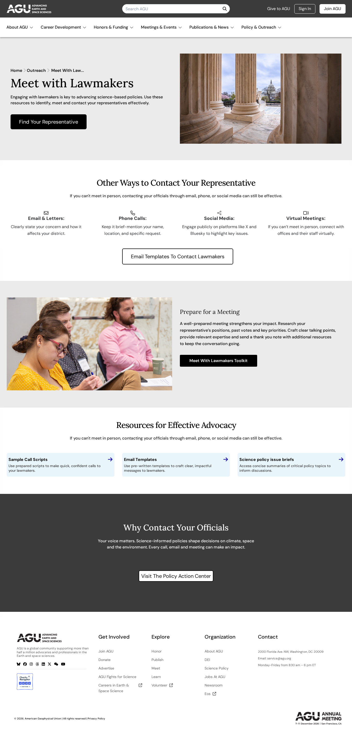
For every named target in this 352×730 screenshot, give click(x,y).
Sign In (305, 8)
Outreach (36, 70)
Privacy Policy (96, 718)
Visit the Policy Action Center (176, 576)
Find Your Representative (48, 121)
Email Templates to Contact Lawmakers (177, 256)
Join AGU (332, 8)
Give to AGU (278, 8)
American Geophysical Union (43, 718)
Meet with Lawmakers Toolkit (218, 360)
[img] (225, 9)
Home (16, 70)
